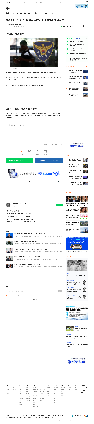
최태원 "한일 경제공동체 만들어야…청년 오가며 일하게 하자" (19, 211)
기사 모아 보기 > (16, 206)
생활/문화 (42, 2)
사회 (33, 2)
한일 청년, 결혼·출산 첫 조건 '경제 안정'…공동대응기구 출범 (19, 213)
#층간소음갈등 (21, 125)
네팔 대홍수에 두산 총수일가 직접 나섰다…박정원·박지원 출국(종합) (21, 221)
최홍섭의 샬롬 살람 (70, 280)
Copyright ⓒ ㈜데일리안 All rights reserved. (67, 420)
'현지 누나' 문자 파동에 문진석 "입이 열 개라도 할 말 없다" (27, 257)
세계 (60, 2)
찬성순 (12, 295)
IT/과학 (47, 2)
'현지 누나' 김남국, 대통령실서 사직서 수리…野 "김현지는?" (27, 264)
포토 (69, 2)
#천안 (7, 125)
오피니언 (24, 2)
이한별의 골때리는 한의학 (71, 295)
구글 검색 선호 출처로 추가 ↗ (67, 26)
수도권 (65, 2)
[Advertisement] (34, 278)
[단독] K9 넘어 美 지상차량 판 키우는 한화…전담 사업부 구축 (19, 216)
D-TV (73, 2)
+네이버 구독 (59, 204)
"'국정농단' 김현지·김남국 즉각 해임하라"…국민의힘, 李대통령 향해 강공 (30, 249)
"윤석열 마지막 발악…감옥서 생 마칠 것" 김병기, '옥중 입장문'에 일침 (29, 234)
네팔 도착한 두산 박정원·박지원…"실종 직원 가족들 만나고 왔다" (20, 219)
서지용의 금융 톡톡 (70, 287)
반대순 (17, 295)
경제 (37, 2)
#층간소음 (13, 125)
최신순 (7, 295)
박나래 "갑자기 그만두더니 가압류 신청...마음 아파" (25, 241)
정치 (29, 2)
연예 (52, 2)
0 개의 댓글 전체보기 (34, 300)
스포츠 (56, 2)
